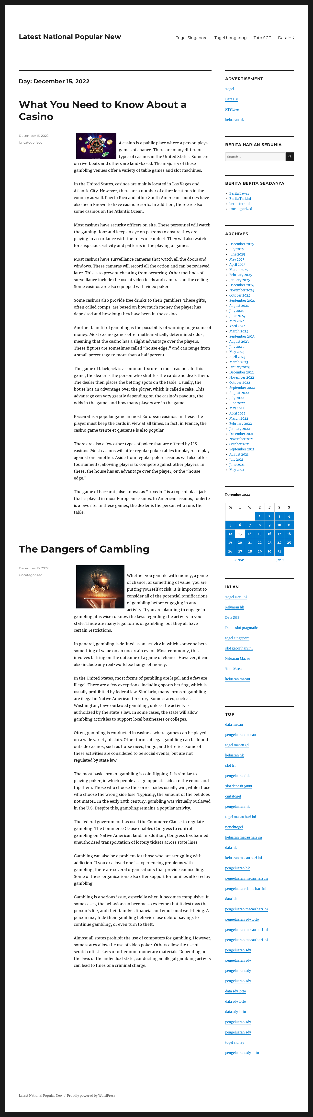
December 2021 (241, 434)
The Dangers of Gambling (84, 549)
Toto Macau (234, 669)
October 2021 (239, 444)
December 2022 (241, 372)
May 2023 (236, 352)
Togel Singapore (192, 37)
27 (240, 551)
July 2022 (236, 398)
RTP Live (232, 109)
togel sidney (234, 1043)
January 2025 (239, 280)
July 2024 (236, 311)
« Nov (239, 560)
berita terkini (239, 204)
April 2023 (237, 357)
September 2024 (242, 300)
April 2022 (237, 413)
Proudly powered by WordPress (91, 1096)
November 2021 (241, 439)
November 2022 (241, 377)
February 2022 (240, 424)
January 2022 (239, 429)
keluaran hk (234, 120)
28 (250, 551)
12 (230, 534)
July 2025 (236, 249)
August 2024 (239, 306)
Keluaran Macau (237, 659)
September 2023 (242, 336)
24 (279, 543)
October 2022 (239, 383)
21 (250, 543)
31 (279, 551)
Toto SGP (262, 37)
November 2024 (241, 290)
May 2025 (237, 259)
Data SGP (232, 618)
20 (240, 543)
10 (279, 525)
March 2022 (238, 418)
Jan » (280, 560)
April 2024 (237, 326)
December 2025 (241, 244)
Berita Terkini (240, 199)
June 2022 (237, 403)
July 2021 (236, 459)
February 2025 (240, 275)
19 (230, 543)
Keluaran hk (234, 607)
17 (279, 534)
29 (260, 551)
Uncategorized (31, 142)
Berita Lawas (239, 193)
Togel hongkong (230, 37)
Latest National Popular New (70, 36)
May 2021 (236, 470)
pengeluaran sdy (238, 950)
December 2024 (241, 285)
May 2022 (237, 408)
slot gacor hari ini (239, 648)
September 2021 (241, 449)
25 (289, 543)
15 (259, 534)
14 (250, 534)
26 (230, 551)
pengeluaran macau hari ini (246, 930)
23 (269, 543)
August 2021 (238, 454)
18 (289, 534)
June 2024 (237, 316)
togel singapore (237, 638)
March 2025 (238, 270)
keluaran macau (237, 679)
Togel (229, 89)
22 (260, 543)
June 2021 (237, 465)
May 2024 (237, 321)
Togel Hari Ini (236, 597)
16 (269, 534)
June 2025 (237, 254)
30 (269, 551)
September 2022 (242, 388)
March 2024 (238, 331)
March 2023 (238, 362)
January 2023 (239, 367)
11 (289, 525)
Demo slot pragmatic (241, 628)
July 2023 (236, 347)
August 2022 (239, 393)
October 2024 (239, 295)
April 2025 (237, 265)
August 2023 (239, 342)
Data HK (286, 37)
